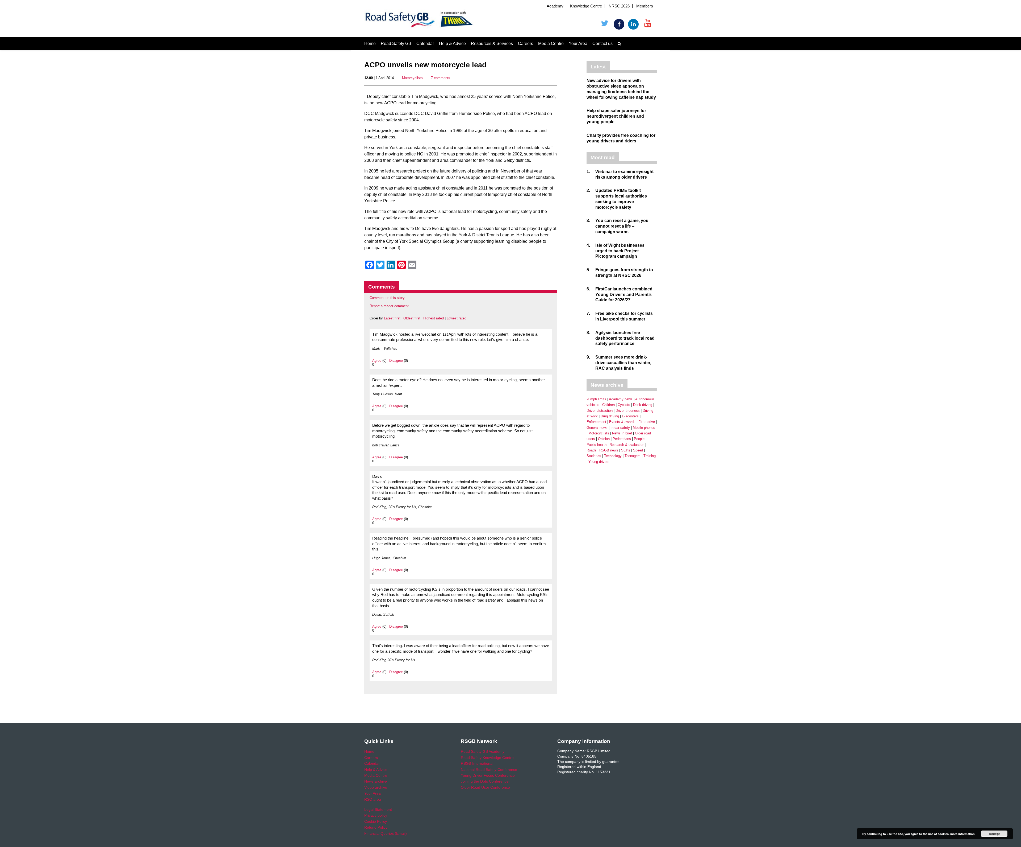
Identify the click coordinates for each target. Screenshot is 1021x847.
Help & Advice (452, 43)
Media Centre (551, 43)
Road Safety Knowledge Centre (487, 757)
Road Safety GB (396, 43)
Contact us (602, 43)
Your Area (578, 43)
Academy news (621, 399)
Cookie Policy (375, 821)
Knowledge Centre (586, 6)
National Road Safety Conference (489, 769)
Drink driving (642, 405)
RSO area (372, 799)
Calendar (425, 43)
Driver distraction (600, 411)
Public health (596, 445)
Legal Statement (378, 809)
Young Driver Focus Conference (488, 775)
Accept (994, 833)
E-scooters (630, 416)
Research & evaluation (626, 445)
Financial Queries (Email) (385, 833)
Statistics (594, 456)
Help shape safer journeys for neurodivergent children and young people (616, 116)
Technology (613, 456)
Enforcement (596, 422)
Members (644, 6)
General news (597, 428)
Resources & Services (492, 43)
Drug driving (610, 416)
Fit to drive (646, 422)
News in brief (622, 433)
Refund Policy (375, 827)
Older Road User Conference (485, 787)
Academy (555, 6)
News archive (375, 781)
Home (370, 43)
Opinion (604, 439)
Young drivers (598, 462)
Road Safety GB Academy (482, 751)
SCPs (625, 450)
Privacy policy (375, 815)
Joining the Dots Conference (485, 781)
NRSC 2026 (619, 6)
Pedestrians (622, 439)
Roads (591, 450)
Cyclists (624, 405)
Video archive (375, 787)
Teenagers (633, 456)
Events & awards (622, 422)
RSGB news (608, 450)
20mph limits (596, 399)
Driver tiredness (628, 411)
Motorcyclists (412, 78)
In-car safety (620, 428)
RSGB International (477, 763)
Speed (638, 450)
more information (962, 834)
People (639, 439)
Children (608, 405)
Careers (525, 43)
